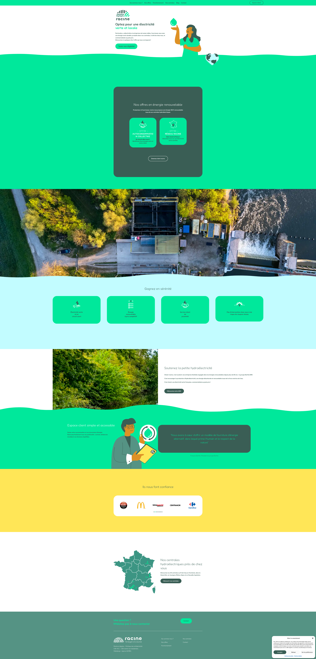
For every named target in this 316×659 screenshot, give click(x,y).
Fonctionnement (158, 3)
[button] (313, 638)
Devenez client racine (158, 158)
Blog (177, 3)
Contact (183, 3)
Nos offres (147, 3)
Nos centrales (169, 3)
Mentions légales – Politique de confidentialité (128, 646)
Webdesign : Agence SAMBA (122, 651)
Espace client (256, 3)
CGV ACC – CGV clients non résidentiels (126, 648)
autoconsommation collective (142, 135)
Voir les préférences (307, 652)
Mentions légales (298, 656)
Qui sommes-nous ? (136, 3)
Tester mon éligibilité (126, 46)
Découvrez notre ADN (174, 391)
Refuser (293, 652)
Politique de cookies (288, 656)
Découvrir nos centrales (171, 581)
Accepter (280, 652)
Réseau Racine (173, 134)
